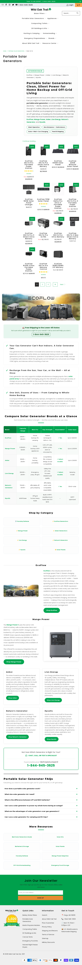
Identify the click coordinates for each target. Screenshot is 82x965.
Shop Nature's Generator (17, 737)
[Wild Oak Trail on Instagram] (9, 5)
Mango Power (39, 119)
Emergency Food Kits (30, 941)
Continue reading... (29, 141)
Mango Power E (13, 625)
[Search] (77, 13)
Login (71, 5)
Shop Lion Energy (53, 700)
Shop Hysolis (51, 739)
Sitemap (45, 938)
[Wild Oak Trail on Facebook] (6, 5)
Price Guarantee (48, 923)
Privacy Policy (47, 927)
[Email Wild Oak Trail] (3, 5)
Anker (48, 119)
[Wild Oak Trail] (41, 9)
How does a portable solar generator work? (22, 789)
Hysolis (42, 122)
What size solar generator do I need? (20, 794)
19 (55, 284)
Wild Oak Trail (13, 954)
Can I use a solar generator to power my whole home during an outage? (34, 806)
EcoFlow (30, 119)
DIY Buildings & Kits (29, 933)
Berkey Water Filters (29, 915)
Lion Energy (56, 119)
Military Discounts (48, 942)
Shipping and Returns (50, 931)
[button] (40, 13)
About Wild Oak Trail (49, 919)
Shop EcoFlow (51, 610)
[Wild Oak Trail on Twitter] (13, 5)
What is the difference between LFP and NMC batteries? (27, 800)
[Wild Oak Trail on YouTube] (16, 5)
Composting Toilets (29, 929)
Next (62, 284)
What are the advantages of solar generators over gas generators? (32, 811)
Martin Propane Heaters (31, 925)
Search (44, 915)
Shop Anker (12, 698)
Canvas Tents (27, 937)
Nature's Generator (17, 711)
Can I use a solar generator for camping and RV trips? (26, 817)
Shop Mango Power (13, 662)
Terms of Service (48, 934)
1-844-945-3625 (25, 5)
